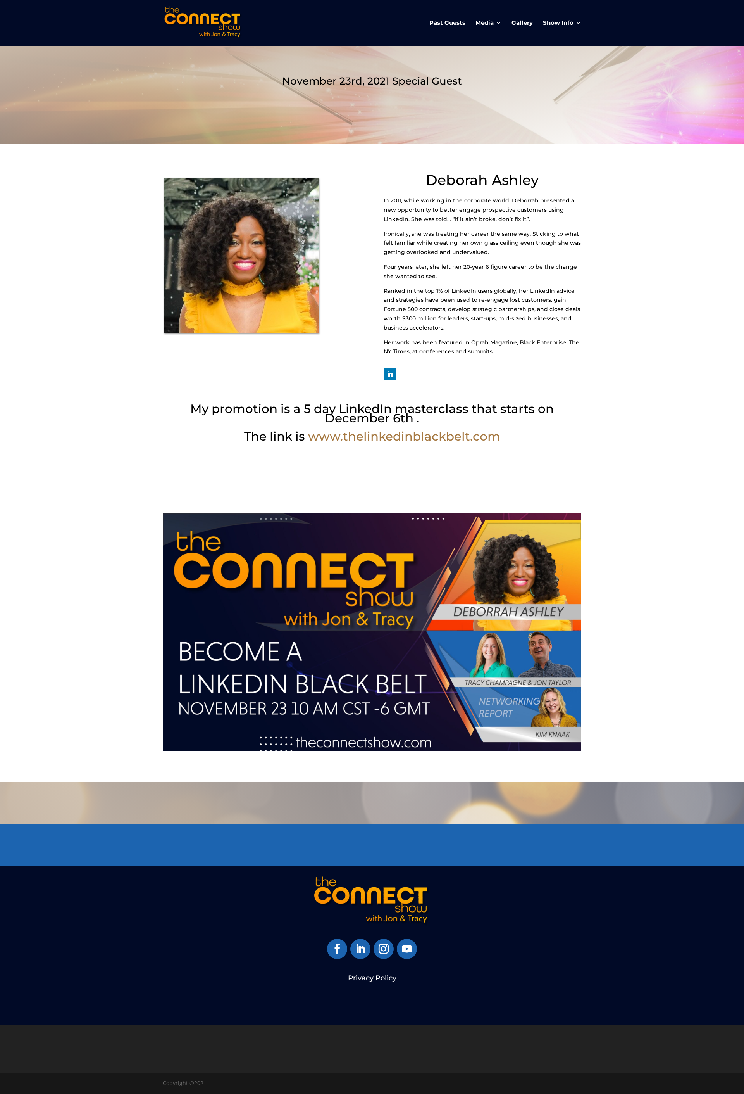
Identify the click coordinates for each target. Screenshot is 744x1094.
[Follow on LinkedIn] (390, 374)
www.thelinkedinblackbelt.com (404, 436)
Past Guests (447, 23)
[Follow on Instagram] (384, 949)
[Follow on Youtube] (407, 949)
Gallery (522, 23)
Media (484, 23)
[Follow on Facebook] (337, 949)
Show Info (558, 23)
